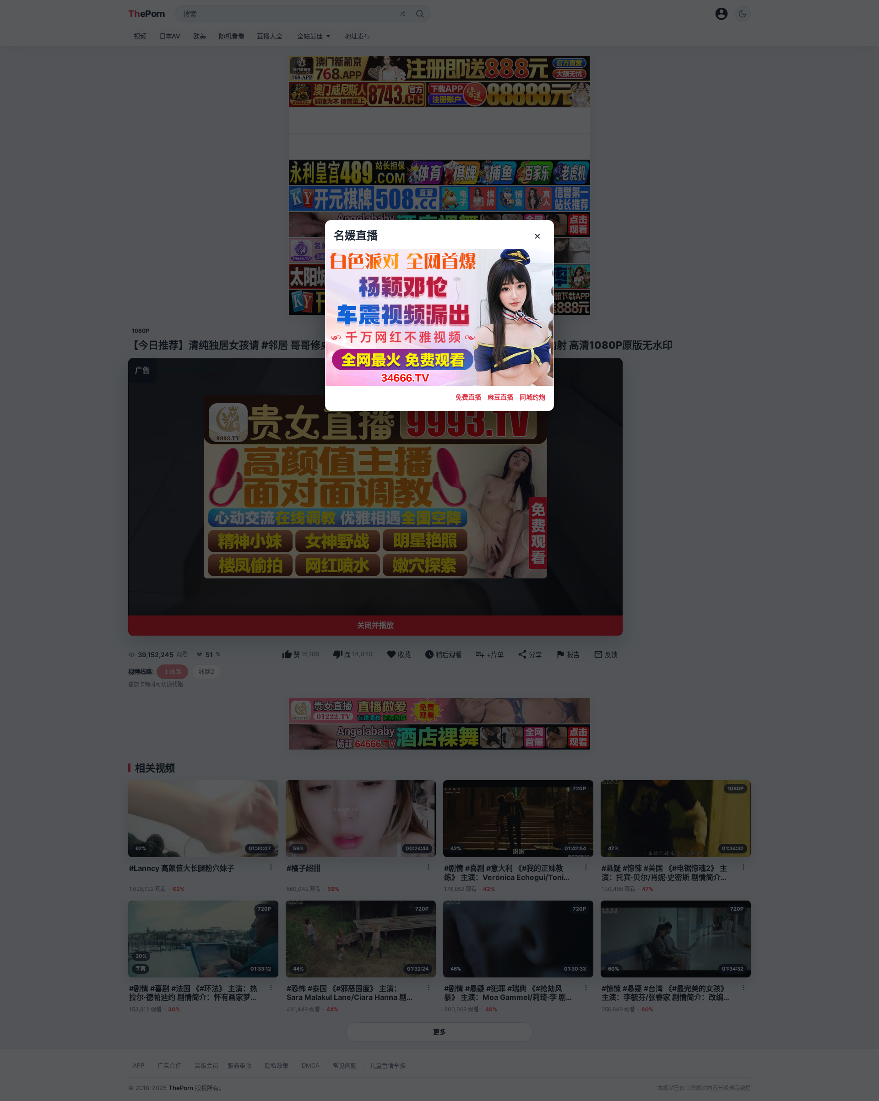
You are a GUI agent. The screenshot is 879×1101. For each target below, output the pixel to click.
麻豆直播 (500, 397)
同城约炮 (532, 397)
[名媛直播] (439, 550)
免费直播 (468, 397)
